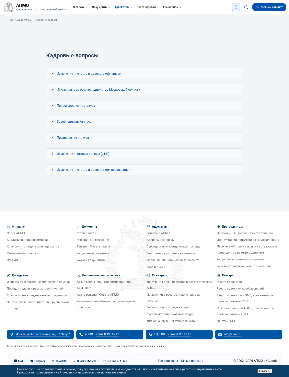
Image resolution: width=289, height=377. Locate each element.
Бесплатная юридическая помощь (171, 253)
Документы (99, 7)
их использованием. (112, 372)
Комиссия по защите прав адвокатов (33, 246)
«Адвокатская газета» (26, 346)
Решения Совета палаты (94, 246)
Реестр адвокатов (229, 282)
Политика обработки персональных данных (139, 346)
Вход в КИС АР (157, 267)
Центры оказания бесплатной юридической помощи (38, 305)
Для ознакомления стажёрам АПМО (172, 321)
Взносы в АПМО (158, 233)
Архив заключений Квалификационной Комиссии (105, 285)
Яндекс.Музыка (86, 361)
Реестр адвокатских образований (240, 288)
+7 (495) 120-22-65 (179, 334)
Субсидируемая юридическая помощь (173, 246)
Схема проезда (192, 361)
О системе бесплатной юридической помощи (39, 282)
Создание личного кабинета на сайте (173, 260)
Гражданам (171, 7)
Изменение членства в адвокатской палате (89, 73)
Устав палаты (86, 233)
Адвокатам (121, 7)
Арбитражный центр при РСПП (95, 346)
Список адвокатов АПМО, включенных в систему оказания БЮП (245, 311)
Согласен (264, 371)
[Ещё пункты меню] (236, 7)
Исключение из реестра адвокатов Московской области (98, 89)
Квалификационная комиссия (28, 240)
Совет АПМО (16, 233)
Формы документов (91, 260)
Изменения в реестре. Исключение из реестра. (173, 297)
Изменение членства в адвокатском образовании (93, 170)
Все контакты (168, 361)
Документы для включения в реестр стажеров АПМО (179, 285)
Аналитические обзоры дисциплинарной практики (106, 304)
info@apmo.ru (232, 334)
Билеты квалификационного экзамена (244, 266)
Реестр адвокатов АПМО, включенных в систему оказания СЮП (245, 298)
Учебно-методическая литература (170, 314)
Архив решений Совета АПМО (98, 294)
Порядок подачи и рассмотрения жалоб (35, 288)
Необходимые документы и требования (245, 233)
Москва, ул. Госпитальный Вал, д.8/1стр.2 (43, 334)
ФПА (9, 346)
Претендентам (146, 7)
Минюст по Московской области (58, 346)
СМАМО (12, 260)
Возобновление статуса (74, 121)
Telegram (39, 361)
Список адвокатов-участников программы (37, 295)
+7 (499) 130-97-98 (107, 334)
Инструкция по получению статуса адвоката (248, 240)
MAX (21, 361)
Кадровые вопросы (161, 240)
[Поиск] (246, 7)
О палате (79, 7)
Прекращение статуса (73, 138)
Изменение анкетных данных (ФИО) (83, 154)
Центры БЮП (226, 321)
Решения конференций (93, 240)
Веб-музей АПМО (117, 361)
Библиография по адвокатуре (167, 307)
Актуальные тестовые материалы (240, 259)
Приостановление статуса (76, 106)
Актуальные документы (93, 253)
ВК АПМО (61, 361)
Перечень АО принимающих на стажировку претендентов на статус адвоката (247, 249)
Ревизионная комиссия (23, 253)
